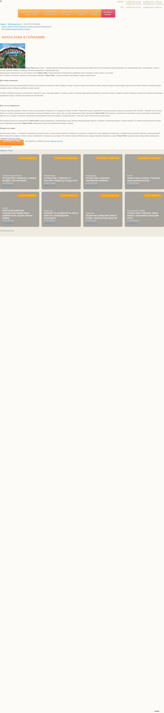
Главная (3, 24)
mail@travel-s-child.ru (152, 1)
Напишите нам (12, 141)
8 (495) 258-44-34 (133, 1)
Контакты (40, 22)
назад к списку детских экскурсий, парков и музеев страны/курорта (27, 26)
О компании (40, 4)
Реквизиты (40, 9)
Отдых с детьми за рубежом (81, 13)
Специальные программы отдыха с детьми (31, 13)
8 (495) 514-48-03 (133, 4)
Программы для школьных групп (51, 13)
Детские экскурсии (95, 13)
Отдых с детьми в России (67, 13)
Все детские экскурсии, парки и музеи (16, 29)
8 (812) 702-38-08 (133, 7)
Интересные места (14, 24)
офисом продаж (57, 141)
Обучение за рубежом (107, 13)
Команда (39, 7)
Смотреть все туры (7, 230)
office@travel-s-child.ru (153, 4)
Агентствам (40, 17)
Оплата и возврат (43, 20)
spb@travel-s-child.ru (152, 7)
